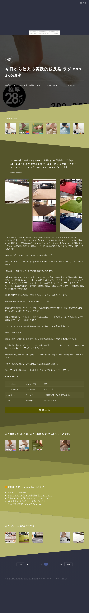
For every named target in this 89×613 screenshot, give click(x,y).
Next (68, 564)
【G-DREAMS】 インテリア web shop (57, 395)
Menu (81, 3)
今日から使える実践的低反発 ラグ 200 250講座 (22, 578)
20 (54, 564)
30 (61, 564)
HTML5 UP (64, 578)
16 (37, 564)
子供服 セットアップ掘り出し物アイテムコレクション (29, 498)
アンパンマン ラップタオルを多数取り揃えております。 (30, 495)
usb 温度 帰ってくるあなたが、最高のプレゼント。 (27, 501)
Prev (20, 564)
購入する (46, 410)
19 (50, 564)
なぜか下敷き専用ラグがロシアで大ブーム (24, 504)
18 (46, 564)
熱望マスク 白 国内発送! (17, 492)
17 (42, 564)
